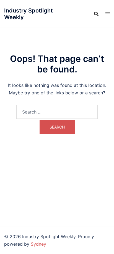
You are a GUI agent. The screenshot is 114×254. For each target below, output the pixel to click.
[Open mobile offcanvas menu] (107, 13)
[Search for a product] (96, 14)
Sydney (38, 244)
